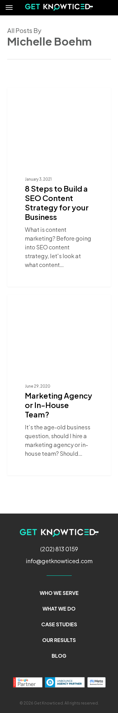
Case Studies (59, 624)
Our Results (59, 640)
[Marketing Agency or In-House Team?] (59, 385)
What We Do (59, 608)
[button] (9, 7)
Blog (59, 655)
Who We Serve (59, 593)
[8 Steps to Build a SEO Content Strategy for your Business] (59, 187)
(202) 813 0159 (59, 548)
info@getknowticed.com (59, 560)
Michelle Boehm (35, 94)
